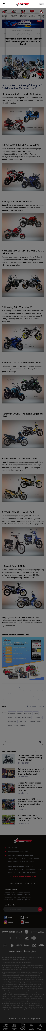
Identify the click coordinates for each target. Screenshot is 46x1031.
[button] (41, 4)
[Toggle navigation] (4, 4)
